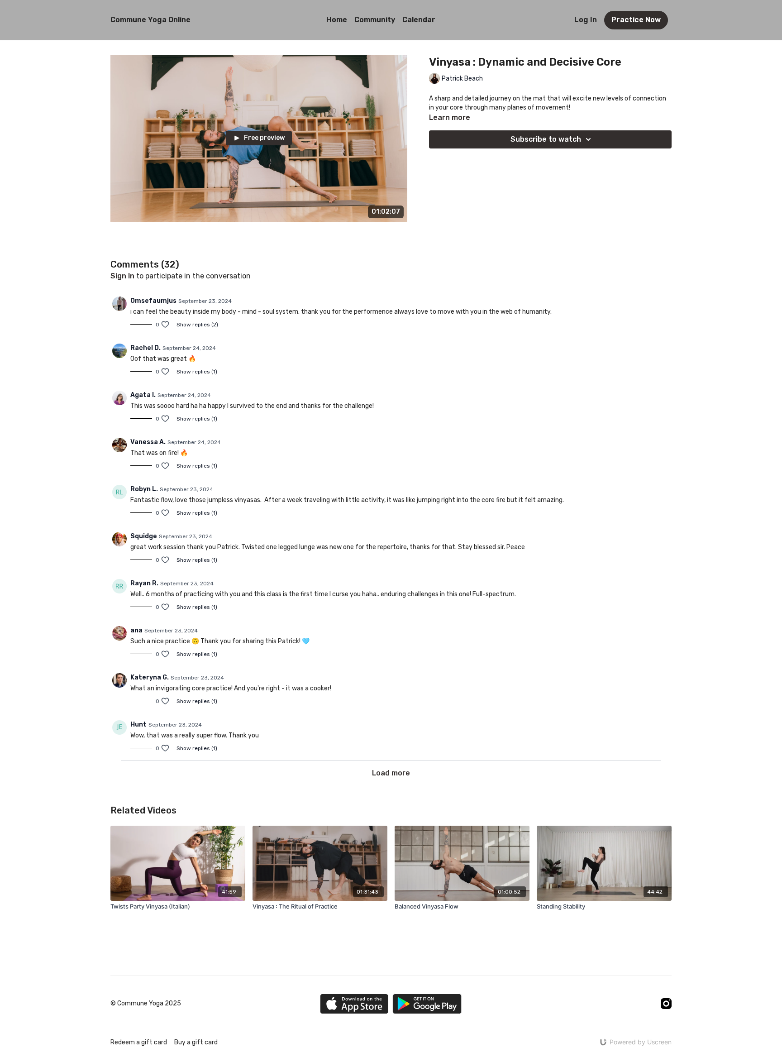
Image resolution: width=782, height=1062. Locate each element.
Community (374, 19)
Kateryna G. (149, 677)
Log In (585, 19)
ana (136, 630)
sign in (122, 276)
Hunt (138, 724)
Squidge (143, 536)
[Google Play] (427, 1004)
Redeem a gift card (138, 1042)
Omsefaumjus (153, 301)
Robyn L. (144, 489)
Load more (391, 773)
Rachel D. (145, 348)
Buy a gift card (196, 1042)
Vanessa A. (148, 442)
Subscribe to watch (545, 139)
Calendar (418, 19)
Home (336, 19)
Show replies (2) (197, 324)
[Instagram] (666, 1003)
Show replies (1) (196, 371)
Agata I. (143, 395)
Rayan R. (144, 583)
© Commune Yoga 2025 (145, 1003)
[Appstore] (354, 1004)
